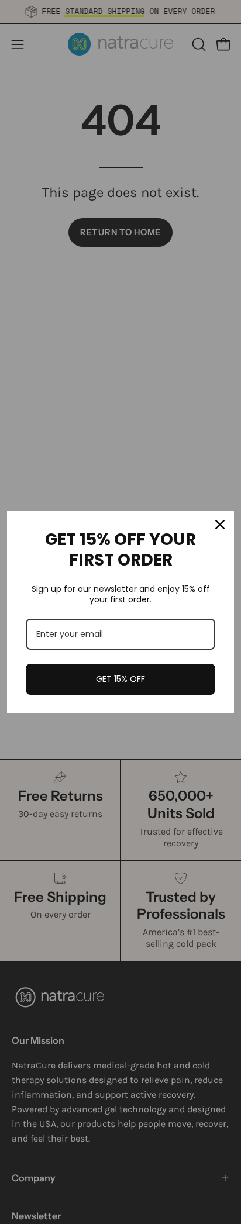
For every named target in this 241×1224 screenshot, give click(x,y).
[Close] (220, 525)
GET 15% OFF (120, 679)
